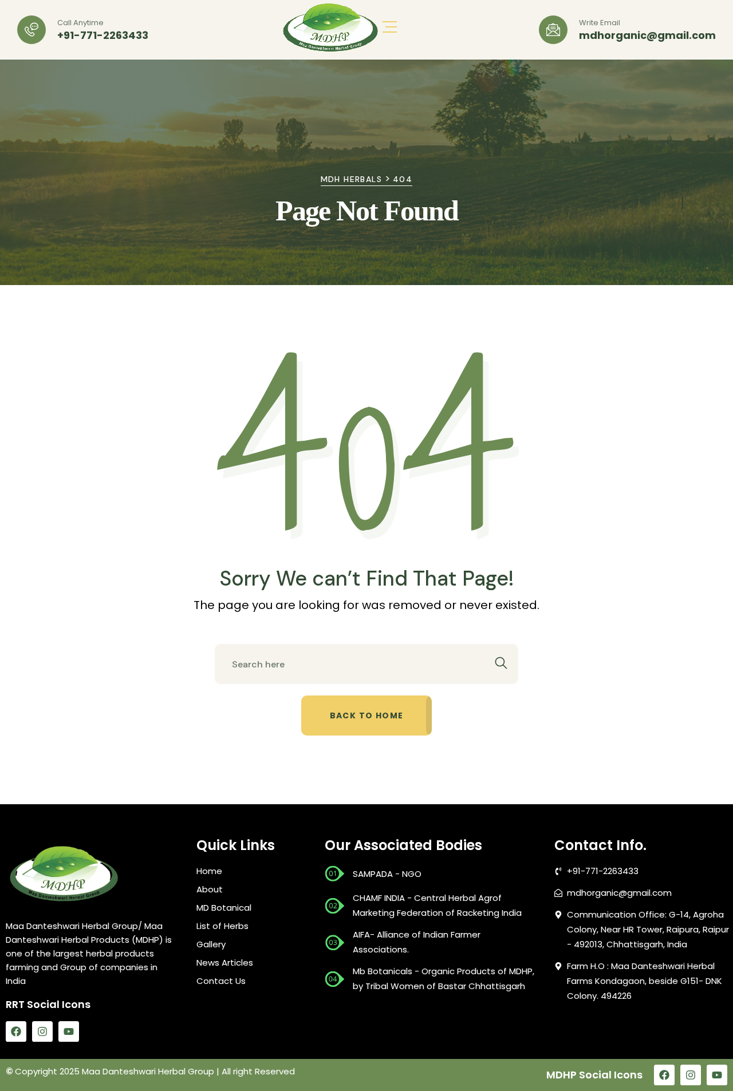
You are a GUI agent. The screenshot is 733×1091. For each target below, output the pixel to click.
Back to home (367, 715)
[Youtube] (68, 1031)
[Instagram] (42, 1031)
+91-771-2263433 (102, 35)
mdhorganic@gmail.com (647, 35)
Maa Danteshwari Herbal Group (148, 1071)
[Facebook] (16, 1031)
